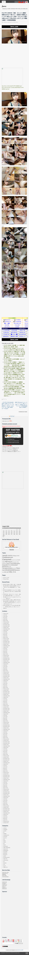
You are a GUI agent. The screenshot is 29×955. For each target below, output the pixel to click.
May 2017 (5, 768)
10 (3, 531)
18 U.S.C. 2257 (6, 577)
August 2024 (5, 647)
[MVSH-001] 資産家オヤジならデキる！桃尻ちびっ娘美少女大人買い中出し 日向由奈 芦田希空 (12, 591)
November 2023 (6, 659)
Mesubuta (14, 565)
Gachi (18, 559)
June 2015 (5, 800)
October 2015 (6, 794)
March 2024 (5, 654)
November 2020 (6, 709)
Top (27, 953)
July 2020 (5, 715)
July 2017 (5, 765)
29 (16, 534)
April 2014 (5, 819)
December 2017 (6, 758)
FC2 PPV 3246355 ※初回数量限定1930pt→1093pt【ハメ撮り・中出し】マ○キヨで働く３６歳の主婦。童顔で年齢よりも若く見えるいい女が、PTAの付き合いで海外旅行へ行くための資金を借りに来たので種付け (14, 377)
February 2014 (6, 821)
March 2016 (5, 787)
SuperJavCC (9, 22)
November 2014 (6, 810)
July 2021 (5, 698)
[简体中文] (19, 2)
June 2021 (5, 700)
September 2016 (6, 779)
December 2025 (6, 624)
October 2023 (6, 661)
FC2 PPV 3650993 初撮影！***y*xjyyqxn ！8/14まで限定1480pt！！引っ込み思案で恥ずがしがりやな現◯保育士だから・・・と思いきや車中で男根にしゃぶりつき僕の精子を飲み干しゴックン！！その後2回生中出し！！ (14, 392)
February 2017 (6, 772)
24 (3, 534)
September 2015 (6, 796)
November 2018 (6, 743)
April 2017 (5, 769)
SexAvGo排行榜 (5, 876)
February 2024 (6, 655)
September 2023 (6, 662)
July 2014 (5, 815)
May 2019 (5, 734)
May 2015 (5, 801)
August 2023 (5, 663)
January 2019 (6, 740)
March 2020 (5, 720)
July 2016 (5, 782)
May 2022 (5, 684)
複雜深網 (4, 874)
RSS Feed (12, 416)
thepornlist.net (5, 873)
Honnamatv (5, 846)
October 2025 (6, 627)
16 (19, 531)
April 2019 (5, 736)
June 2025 (5, 633)
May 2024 (5, 651)
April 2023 (5, 669)
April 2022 (5, 686)
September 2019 (6, 729)
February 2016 (6, 789)
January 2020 (6, 723)
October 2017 (6, 761)
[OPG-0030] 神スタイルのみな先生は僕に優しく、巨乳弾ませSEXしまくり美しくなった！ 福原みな (12, 607)
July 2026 (5, 615)
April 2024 (5, 652)
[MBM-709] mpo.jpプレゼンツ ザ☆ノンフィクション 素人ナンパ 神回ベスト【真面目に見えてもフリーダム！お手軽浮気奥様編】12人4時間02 (21, 405)
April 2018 (5, 753)
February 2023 (6, 672)
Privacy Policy (6, 579)
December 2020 (6, 708)
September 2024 (6, 645)
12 (8, 531)
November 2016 (6, 776)
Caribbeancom (7, 557)
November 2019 (6, 726)
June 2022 (5, 683)
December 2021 (6, 691)
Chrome (12, 559)
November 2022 (6, 676)
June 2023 (5, 666)
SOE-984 (14, 568)
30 (19, 534)
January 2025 (6, 640)
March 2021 (5, 704)
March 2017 (5, 771)
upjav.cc (3, 886)
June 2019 (5, 733)
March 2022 (5, 687)
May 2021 (5, 701)
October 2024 (6, 644)
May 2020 (5, 718)
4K (3, 832)
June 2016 (5, 783)
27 (11, 534)
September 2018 (6, 746)
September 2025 (6, 628)
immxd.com (4, 888)
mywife (10, 566)
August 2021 (5, 697)
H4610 (3, 561)
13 (11, 531)
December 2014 (6, 808)
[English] (24, 2)
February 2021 (6, 705)
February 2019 (6, 739)
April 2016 (5, 786)
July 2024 (5, 648)
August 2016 (5, 780)
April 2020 (5, 719)
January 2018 (6, 757)
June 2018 (5, 750)
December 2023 (6, 658)
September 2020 (6, 712)
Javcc (4, 6)
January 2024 (6, 656)
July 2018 (5, 748)
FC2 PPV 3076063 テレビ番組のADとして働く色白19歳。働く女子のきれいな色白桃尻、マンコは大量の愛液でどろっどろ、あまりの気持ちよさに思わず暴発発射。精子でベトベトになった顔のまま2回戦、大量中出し (14, 354)
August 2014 (5, 814)
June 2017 (5, 766)
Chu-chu (15, 559)
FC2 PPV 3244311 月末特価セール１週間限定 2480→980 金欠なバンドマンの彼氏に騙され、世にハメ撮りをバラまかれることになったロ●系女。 (14, 384)
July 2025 (5, 631)
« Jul (3, 536)
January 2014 (6, 822)
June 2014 (5, 817)
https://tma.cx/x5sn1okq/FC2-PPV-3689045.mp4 (12, 86)
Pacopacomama (7, 568)
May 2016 (5, 785)
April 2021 (5, 702)
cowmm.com (4, 884)
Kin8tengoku (16, 563)
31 (3, 535)
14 (14, 531)
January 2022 (6, 690)
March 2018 (5, 754)
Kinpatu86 (4, 565)
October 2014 (6, 811)
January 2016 (6, 790)
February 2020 (6, 722)
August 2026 (5, 613)
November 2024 (6, 642)
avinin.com (4, 885)
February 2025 (6, 638)
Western (17, 570)
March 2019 (5, 737)
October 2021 (6, 694)
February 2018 (6, 755)
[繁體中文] (22, 2)
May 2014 (5, 818)
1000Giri (10, 555)
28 (14, 534)
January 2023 (6, 673)
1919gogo (14, 555)
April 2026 (5, 619)
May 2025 (5, 634)
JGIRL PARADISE (6, 847)
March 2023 (5, 670)
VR (4, 861)
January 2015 (6, 807)
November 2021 (6, 693)
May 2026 (5, 617)
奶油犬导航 (4, 875)
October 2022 (6, 677)
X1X (3, 572)
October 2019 (6, 727)
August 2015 (5, 797)
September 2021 (6, 695)
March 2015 (5, 804)
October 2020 (6, 711)
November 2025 (6, 626)
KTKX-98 (10, 565)
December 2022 (6, 674)
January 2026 (6, 623)
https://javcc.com (6, 421)
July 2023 (5, 665)
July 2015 (5, 799)
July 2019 (5, 732)
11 (6, 531)
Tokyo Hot (5, 858)
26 (8, 534)
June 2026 (5, 616)
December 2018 (6, 741)
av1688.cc (4, 883)
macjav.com (4, 881)
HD (6, 562)
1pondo (4, 555)
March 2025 (5, 637)
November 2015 (6, 793)
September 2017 (6, 762)
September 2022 (6, 679)
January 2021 (6, 707)
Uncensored (9, 570)
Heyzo (10, 562)
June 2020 (5, 716)
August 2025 (5, 630)
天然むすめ (12, 572)
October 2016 (6, 778)
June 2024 (5, 649)
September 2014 (6, 812)
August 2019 (5, 730)
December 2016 (6, 775)
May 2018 (5, 751)
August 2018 (5, 747)
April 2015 (5, 803)
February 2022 (6, 688)
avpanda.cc (4, 887)
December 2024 (6, 641)
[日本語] (27, 2)
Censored (6, 559)
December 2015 (6, 792)
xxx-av (6, 572)
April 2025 (5, 635)
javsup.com (4, 882)
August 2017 (5, 764)
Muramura (5, 566)
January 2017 (6, 773)
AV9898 (18, 555)
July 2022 (5, 681)
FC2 (4, 399)
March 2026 (5, 620)
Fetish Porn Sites (5, 872)
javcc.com (17, 952)
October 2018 (6, 744)
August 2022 (5, 680)
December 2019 (6, 725)
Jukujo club (9, 563)
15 (16, 531)
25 (6, 534)
